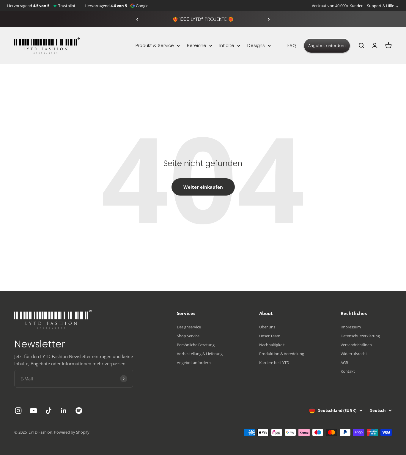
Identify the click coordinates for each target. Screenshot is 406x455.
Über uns (267, 327)
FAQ (291, 45)
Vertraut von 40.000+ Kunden (337, 5)
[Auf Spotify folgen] (79, 411)
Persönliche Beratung (196, 344)
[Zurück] (137, 19)
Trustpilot (66, 5)
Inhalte (226, 45)
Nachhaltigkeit (272, 344)
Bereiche (196, 45)
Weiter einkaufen (203, 187)
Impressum (351, 327)
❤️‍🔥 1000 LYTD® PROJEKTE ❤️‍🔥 (203, 19)
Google (142, 5)
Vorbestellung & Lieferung (200, 353)
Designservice (189, 327)
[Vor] (269, 19)
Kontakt (348, 371)
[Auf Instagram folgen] (18, 411)
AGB (344, 362)
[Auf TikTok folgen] (49, 411)
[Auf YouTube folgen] (33, 411)
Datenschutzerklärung (360, 336)
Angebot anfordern (327, 45)
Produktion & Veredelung (281, 353)
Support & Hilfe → (383, 5)
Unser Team (269, 336)
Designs (256, 45)
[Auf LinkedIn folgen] (64, 411)
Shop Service (188, 336)
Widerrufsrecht (354, 353)
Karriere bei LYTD (274, 362)
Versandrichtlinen (356, 344)
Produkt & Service (155, 45)
